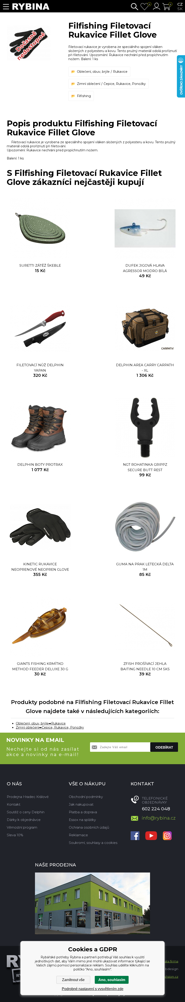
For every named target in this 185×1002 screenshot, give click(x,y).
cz (180, 4)
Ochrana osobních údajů (89, 827)
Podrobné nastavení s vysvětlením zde (92, 989)
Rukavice (120, 72)
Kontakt (13, 804)
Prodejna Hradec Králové (28, 797)
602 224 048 (156, 808)
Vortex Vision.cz (165, 977)
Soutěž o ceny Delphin (25, 812)
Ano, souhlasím (111, 980)
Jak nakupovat (81, 804)
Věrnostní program (22, 827)
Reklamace (78, 835)
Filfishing (84, 96)
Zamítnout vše (73, 980)
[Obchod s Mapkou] (92, 903)
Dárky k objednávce (24, 820)
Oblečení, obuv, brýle (93, 72)
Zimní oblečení (88, 84)
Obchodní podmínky (86, 797)
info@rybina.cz (159, 818)
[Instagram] (167, 836)
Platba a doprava (83, 812)
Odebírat (164, 747)
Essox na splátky (82, 820)
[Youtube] (151, 836)
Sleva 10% (15, 835)
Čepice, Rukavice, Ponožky (125, 84)
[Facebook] (135, 836)
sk (180, 9)
